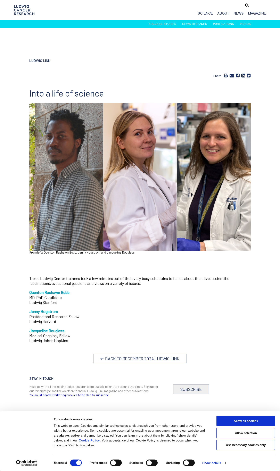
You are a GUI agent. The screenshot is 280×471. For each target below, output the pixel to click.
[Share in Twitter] (249, 75)
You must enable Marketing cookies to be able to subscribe (69, 395)
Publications (223, 24)
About (223, 13)
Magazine (257, 13)
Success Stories (162, 24)
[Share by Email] (232, 75)
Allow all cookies (246, 421)
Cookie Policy (89, 440)
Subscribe (191, 389)
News (238, 13)
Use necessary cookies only (246, 445)
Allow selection (246, 433)
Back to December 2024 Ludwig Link (142, 358)
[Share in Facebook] (238, 75)
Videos (245, 24)
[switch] (116, 463)
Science (205, 13)
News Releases (194, 24)
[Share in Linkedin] (243, 75)
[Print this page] (226, 75)
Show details (211, 463)
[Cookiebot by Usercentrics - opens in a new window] (26, 463)
